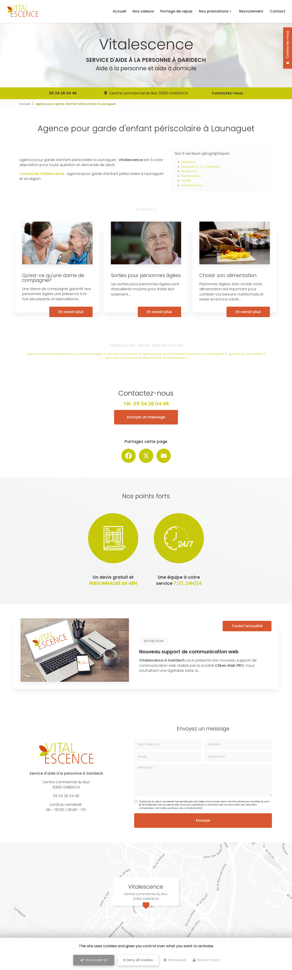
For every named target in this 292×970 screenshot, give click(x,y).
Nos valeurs (143, 11)
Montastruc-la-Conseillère (201, 167)
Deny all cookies (139, 960)
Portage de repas (176, 11)
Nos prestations (214, 11)
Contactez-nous (227, 93)
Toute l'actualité (247, 626)
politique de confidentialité (184, 808)
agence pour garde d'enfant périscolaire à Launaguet (183, 354)
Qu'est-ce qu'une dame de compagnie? (53, 277)
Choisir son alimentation (228, 275)
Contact (277, 11)
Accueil (119, 11)
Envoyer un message (146, 417)
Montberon (189, 171)
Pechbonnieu (191, 176)
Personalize (177, 960)
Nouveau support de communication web (189, 651)
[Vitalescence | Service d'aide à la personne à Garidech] (23, 11)
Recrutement (251, 11)
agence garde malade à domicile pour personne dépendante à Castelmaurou (185, 356)
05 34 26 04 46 (63, 93)
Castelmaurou (192, 185)
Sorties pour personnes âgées (146, 275)
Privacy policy (208, 960)
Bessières (188, 162)
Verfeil (186, 180)
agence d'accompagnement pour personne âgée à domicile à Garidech (82, 354)
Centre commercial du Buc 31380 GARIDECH (148, 93)
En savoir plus (70, 311)
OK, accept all (95, 960)
